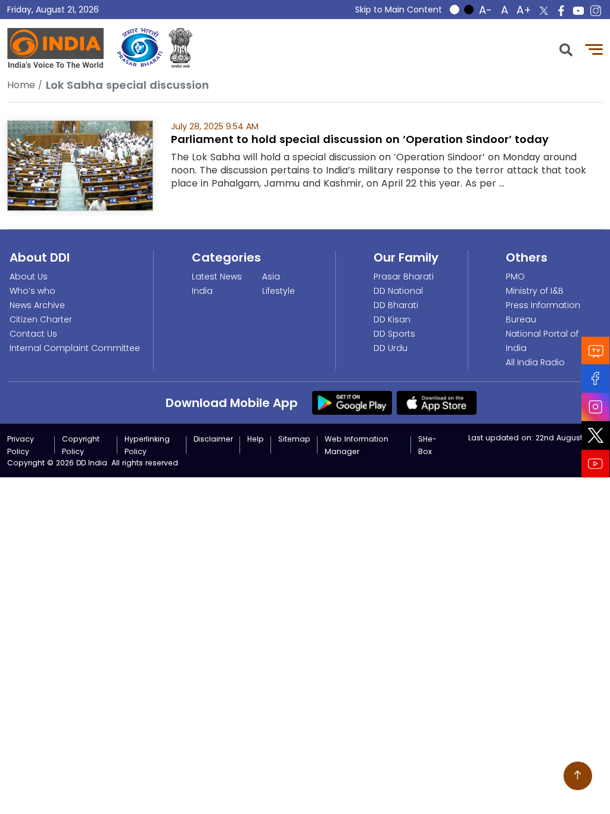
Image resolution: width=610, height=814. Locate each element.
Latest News (217, 276)
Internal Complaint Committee (75, 348)
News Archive (37, 305)
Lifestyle (278, 291)
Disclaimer (213, 439)
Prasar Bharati (404, 276)
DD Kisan (392, 319)
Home (21, 85)
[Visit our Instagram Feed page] (595, 407)
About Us (29, 276)
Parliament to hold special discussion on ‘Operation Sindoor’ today (360, 139)
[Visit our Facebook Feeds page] (595, 379)
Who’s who (32, 291)
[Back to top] (578, 776)
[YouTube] (595, 464)
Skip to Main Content (398, 9)
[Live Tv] (595, 351)
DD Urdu (390, 348)
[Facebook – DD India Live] (561, 11)
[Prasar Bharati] (140, 48)
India (202, 291)
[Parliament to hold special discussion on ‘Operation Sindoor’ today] (80, 165)
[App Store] (437, 402)
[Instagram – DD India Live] (596, 11)
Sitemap (294, 439)
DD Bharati (396, 305)
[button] (565, 48)
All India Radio (535, 362)
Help (255, 439)
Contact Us (33, 334)
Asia (271, 276)
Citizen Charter (41, 319)
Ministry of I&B (535, 291)
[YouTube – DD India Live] (578, 11)
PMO (515, 276)
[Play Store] (352, 402)
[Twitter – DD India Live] (544, 11)
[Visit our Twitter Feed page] (595, 435)
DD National (398, 291)
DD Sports (394, 334)
